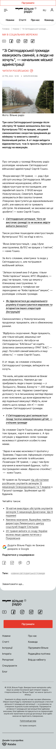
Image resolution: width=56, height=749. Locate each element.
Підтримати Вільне (38, 647)
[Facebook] (13, 612)
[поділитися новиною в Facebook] (11, 41)
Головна (5, 29)
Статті (22, 19)
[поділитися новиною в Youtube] (4, 41)
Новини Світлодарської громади (28, 573)
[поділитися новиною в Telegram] (25, 41)
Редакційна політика (39, 653)
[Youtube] (4, 612)
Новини (10, 19)
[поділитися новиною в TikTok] (32, 41)
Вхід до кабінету (37, 659)
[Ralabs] (12, 743)
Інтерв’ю (6, 653)
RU (44, 10)
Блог (4, 671)
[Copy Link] (28, 563)
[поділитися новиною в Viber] (20, 563)
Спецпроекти (9, 665)
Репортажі (7, 659)
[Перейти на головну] (26, 10)
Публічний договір (28, 721)
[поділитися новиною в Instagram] (18, 41)
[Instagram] (22, 612)
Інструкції (7, 647)
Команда (50, 19)
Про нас (35, 19)
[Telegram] (31, 612)
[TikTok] (40, 612)
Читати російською (15, 70)
